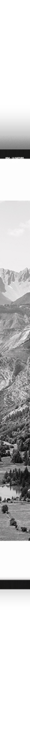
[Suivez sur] (3, 2)
